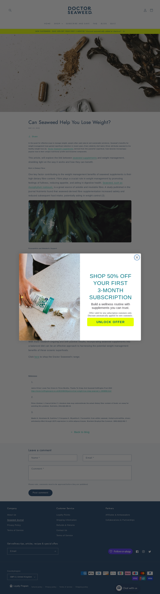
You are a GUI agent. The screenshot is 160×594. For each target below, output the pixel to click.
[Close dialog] (137, 257)
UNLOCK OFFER (110, 322)
